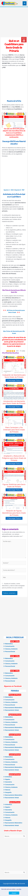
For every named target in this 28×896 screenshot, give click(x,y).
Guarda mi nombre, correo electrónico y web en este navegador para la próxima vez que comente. (13, 586)
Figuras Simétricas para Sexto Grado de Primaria (14, 485)
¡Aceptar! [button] (14, 893)
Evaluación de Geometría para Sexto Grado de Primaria (14, 376)
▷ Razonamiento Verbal (11, 710)
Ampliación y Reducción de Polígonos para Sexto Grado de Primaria (14, 458)
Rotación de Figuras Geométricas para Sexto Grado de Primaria (14, 513)
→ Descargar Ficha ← (14, 380)
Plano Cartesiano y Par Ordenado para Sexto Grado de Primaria (14, 430)
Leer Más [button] (18, 889)
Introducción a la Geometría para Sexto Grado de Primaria (14, 402)
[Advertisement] (14, 21)
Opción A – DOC (9, 190)
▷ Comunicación (9, 646)
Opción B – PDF (19, 190)
